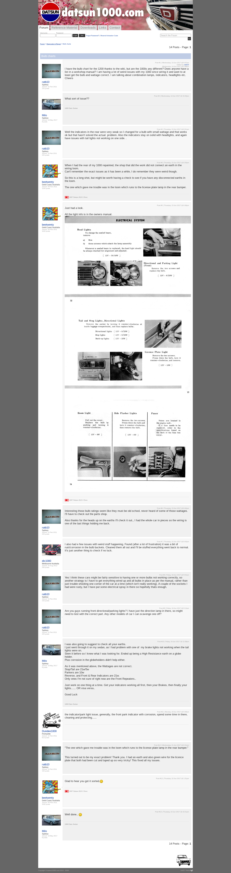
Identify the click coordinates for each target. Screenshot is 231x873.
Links (102, 27)
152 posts (45, 88)
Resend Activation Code (109, 35)
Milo (44, 115)
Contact (115, 27)
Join (82, 35)
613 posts (45, 737)
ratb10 (45, 81)
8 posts (44, 122)
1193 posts (46, 188)
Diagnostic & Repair (54, 44)
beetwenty (48, 181)
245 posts (45, 567)
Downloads (88, 27)
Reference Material (64, 27)
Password (59, 33)
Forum (43, 27)
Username (43, 33)
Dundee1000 (49, 731)
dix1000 (46, 560)
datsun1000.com (53, 870)
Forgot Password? (92, 35)
